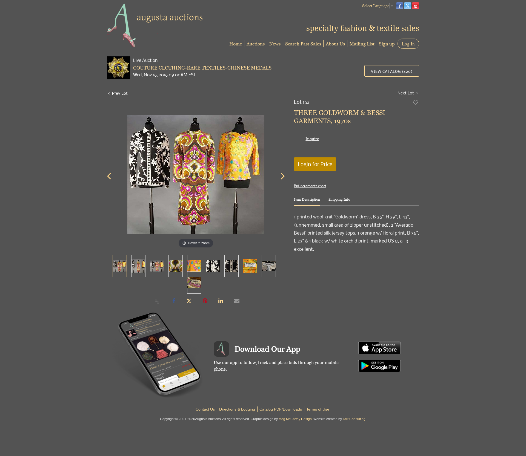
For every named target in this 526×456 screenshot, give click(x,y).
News (275, 44)
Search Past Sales (303, 44)
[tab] (307, 201)
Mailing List (362, 44)
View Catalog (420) (392, 71)
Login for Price (315, 164)
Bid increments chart (310, 185)
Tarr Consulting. (354, 419)
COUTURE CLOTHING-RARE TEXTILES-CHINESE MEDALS (202, 67)
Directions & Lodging (237, 409)
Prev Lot (119, 93)
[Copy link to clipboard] (157, 301)
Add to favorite (416, 102)
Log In (408, 44)
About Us (335, 44)
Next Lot (406, 93)
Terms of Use (317, 409)
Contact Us (205, 409)
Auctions (256, 44)
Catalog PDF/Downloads (280, 409)
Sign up (387, 44)
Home (235, 44)
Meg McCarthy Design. (296, 419)
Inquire (312, 139)
